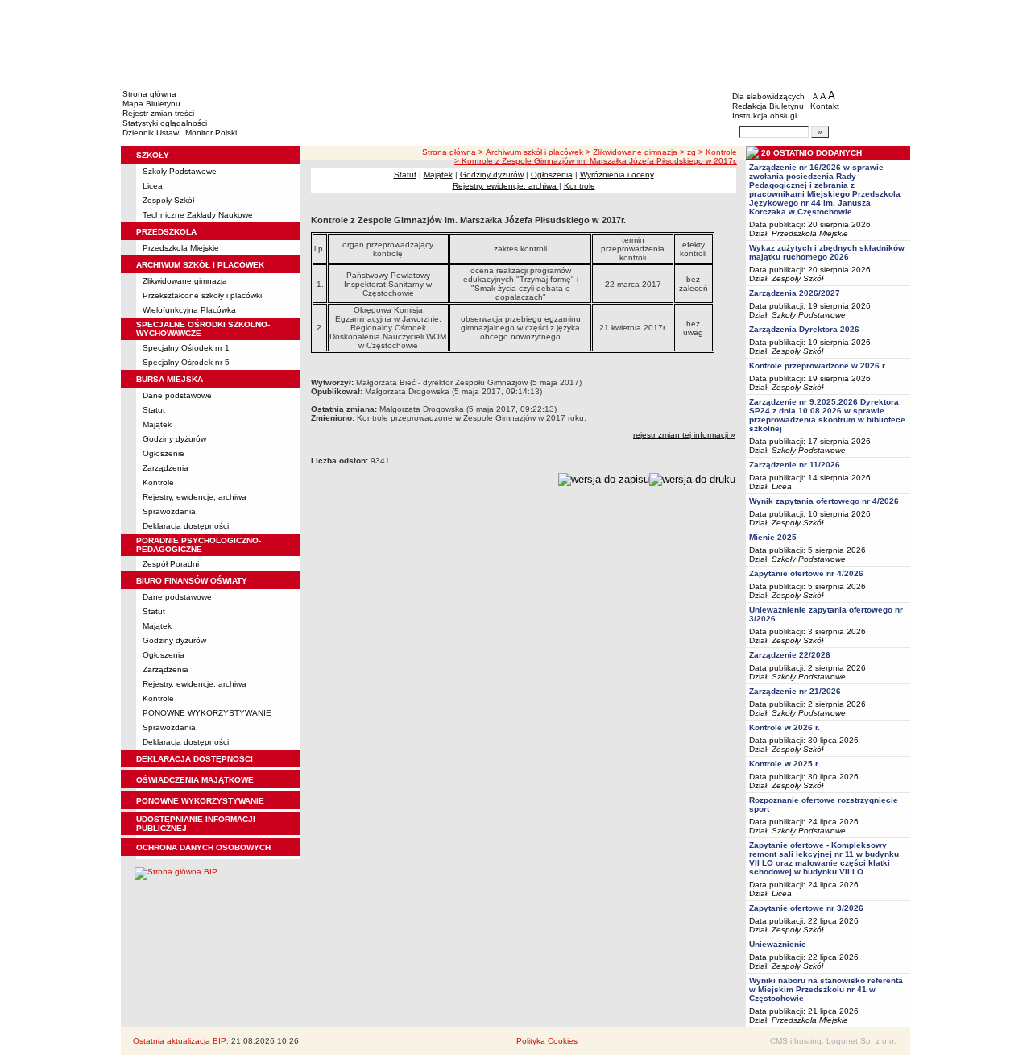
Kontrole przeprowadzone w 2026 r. (818, 365)
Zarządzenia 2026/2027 (794, 293)
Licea (153, 185)
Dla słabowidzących (768, 96)
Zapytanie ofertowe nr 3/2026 (806, 907)
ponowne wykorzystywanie (200, 800)
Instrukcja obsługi (764, 115)
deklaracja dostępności (194, 758)
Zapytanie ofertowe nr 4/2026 (806, 573)
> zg (688, 151)
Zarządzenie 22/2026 (789, 654)
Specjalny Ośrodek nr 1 (186, 347)
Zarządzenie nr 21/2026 (795, 691)
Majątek (157, 424)
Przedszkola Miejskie (181, 247)
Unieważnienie (777, 944)
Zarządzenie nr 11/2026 (794, 464)
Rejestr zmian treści (158, 113)
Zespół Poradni (171, 563)
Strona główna (149, 93)
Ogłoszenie (163, 453)
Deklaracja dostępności (186, 525)
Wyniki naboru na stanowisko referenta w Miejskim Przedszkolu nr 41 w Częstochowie (826, 989)
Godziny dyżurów (174, 438)
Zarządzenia (165, 467)
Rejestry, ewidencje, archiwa (194, 496)
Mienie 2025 (773, 537)
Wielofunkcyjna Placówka (189, 309)
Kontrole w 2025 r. (784, 763)
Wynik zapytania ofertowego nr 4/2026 (824, 500)
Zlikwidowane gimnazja (185, 280)
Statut (154, 409)
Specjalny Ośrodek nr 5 (186, 362)
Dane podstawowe (177, 395)
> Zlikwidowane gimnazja (631, 151)
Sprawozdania (169, 511)
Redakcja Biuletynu (768, 106)
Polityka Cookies (547, 1040)
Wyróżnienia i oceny (617, 174)
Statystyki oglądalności (164, 122)
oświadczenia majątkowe (195, 779)
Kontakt (824, 106)
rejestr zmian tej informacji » (684, 434)
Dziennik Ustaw (150, 132)
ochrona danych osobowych (203, 847)
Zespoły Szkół (168, 200)
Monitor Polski (211, 132)
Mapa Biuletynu (151, 103)
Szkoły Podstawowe (180, 171)
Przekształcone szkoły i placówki (202, 295)
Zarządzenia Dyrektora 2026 (804, 329)
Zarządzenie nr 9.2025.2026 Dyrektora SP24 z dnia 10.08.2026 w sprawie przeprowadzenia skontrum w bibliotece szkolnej (827, 415)
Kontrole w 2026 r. (784, 727)
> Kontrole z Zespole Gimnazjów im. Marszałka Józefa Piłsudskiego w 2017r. (595, 160)
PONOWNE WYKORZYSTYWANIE (207, 712)
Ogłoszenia (163, 654)
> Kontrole (717, 151)
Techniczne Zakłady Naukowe (198, 214)
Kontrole (158, 482)
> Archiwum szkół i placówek (530, 151)
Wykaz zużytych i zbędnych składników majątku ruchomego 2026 (827, 252)
